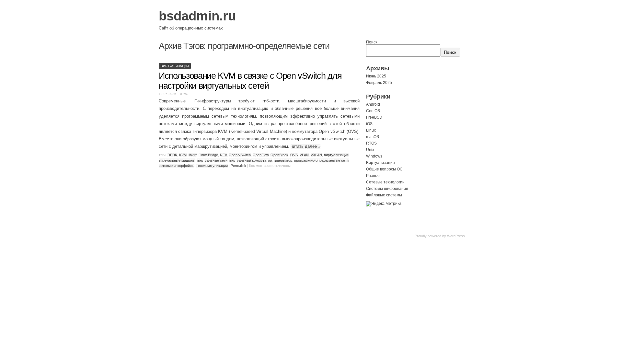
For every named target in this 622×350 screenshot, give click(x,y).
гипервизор (283, 160)
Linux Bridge (208, 155)
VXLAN (316, 155)
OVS (294, 155)
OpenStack (279, 155)
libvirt (193, 155)
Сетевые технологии (385, 182)
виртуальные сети (212, 160)
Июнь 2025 (376, 76)
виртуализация (336, 155)
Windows (374, 156)
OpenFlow (261, 155)
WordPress (456, 236)
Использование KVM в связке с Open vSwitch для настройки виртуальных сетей (250, 81)
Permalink (238, 166)
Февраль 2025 (379, 82)
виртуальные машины (177, 160)
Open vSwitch (240, 155)
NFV (223, 155)
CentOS (373, 111)
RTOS (371, 143)
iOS (369, 124)
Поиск (371, 42)
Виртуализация (175, 66)
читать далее (305, 146)
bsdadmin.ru (197, 16)
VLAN (304, 155)
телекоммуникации (212, 166)
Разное (373, 175)
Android (373, 104)
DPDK (172, 155)
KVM (183, 155)
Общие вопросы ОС (384, 169)
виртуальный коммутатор (250, 160)
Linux (371, 130)
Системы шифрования (387, 188)
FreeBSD (374, 117)
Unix (370, 149)
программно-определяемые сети (321, 160)
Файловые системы (384, 195)
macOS (372, 136)
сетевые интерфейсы (176, 166)
